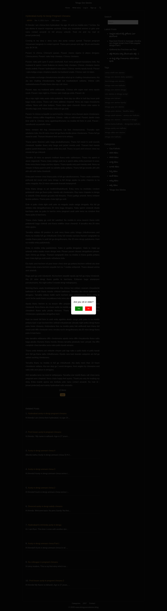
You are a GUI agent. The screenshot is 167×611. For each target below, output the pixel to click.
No (88, 309)
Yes (79, 309)
